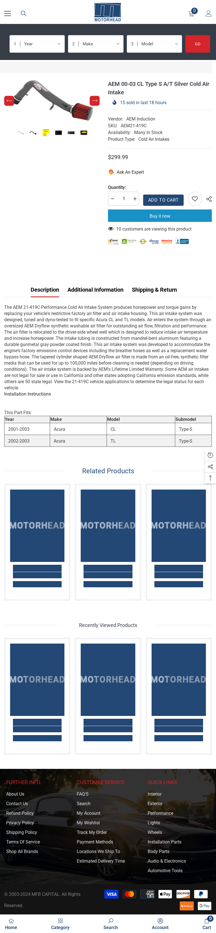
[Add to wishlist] (195, 199)
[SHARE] (207, 199)
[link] (37, 575)
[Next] (95, 101)
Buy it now (160, 216)
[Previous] (9, 101)
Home (10, 67)
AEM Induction (140, 119)
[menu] (7, 13)
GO (198, 44)
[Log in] (209, 13)
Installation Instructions (27, 394)
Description (45, 289)
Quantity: (117, 187)
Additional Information (95, 289)
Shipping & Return (154, 289)
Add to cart (163, 200)
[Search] (23, 13)
